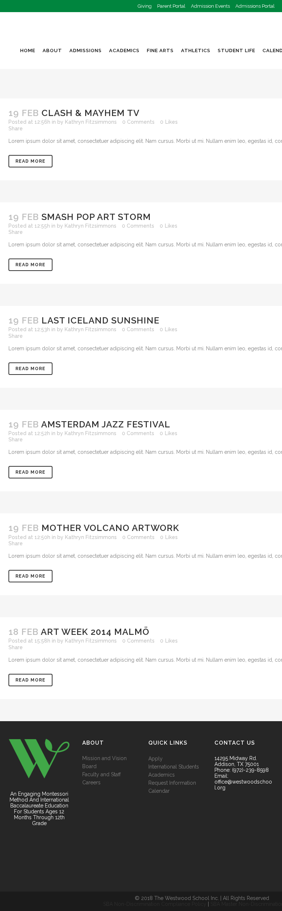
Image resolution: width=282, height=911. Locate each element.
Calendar (159, 791)
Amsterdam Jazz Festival (105, 424)
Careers (91, 782)
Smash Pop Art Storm (96, 217)
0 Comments (138, 122)
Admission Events (210, 6)
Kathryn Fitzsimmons (91, 122)
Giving (145, 6)
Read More (30, 161)
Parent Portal (171, 6)
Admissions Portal (255, 6)
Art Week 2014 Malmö (95, 631)
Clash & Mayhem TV (90, 113)
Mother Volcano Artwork (110, 528)
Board (89, 766)
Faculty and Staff (101, 774)
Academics (161, 775)
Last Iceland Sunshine (100, 320)
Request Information (172, 783)
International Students (173, 767)
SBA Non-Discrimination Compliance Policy (154, 904)
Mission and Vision (104, 758)
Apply (155, 759)
